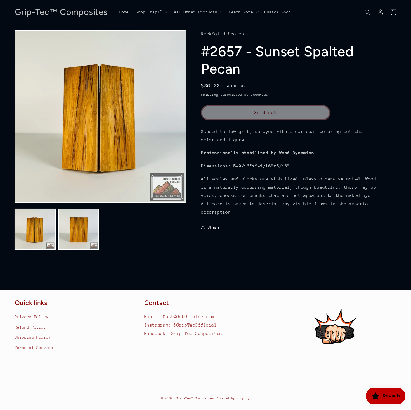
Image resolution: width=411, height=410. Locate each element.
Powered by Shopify (233, 398)
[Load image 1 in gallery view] (35, 229)
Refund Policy (30, 327)
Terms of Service (34, 347)
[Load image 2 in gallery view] (78, 229)
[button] (151, 12)
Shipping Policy (33, 337)
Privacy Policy (32, 317)
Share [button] (214, 227)
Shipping (209, 95)
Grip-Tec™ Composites (195, 398)
